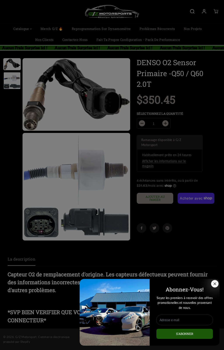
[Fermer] (215, 284)
